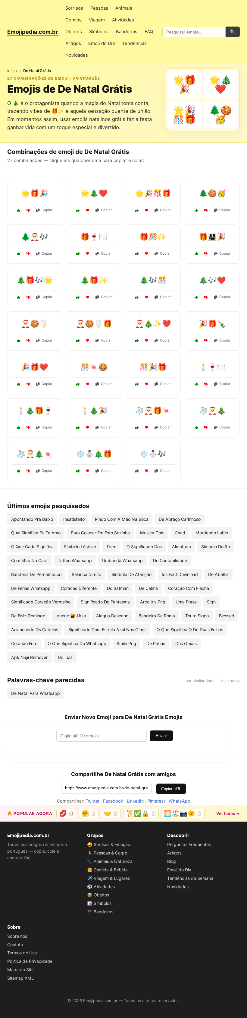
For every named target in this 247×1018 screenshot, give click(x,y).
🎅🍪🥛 (34, 323)
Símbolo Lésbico (80, 546)
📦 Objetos (98, 894)
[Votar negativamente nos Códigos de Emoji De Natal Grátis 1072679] (87, 297)
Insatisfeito (74, 519)
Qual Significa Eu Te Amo (36, 532)
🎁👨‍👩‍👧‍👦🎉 (212, 236)
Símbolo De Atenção (131, 574)
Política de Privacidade (29, 961)
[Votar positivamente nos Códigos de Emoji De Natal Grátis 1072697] (137, 254)
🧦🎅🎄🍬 (35, 454)
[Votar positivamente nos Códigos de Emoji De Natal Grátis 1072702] (137, 297)
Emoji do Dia (101, 43)
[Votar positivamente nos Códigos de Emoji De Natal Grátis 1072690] (18, 210)
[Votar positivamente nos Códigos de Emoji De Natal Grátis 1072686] (137, 428)
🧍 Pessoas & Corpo (107, 852)
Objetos (73, 31)
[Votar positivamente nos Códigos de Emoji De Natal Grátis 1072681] (137, 210)
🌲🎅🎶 (34, 236)
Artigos (73, 43)
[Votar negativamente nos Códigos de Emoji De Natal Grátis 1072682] (206, 384)
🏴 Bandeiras (100, 911)
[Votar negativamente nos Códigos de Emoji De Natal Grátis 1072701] (206, 341)
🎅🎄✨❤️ (153, 323)
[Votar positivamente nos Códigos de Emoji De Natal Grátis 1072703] (78, 254)
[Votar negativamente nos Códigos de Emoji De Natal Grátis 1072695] (28, 384)
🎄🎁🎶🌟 (35, 280)
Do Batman (118, 588)
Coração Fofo (24, 643)
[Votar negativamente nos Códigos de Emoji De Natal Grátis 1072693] (87, 384)
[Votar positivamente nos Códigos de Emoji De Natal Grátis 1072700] (78, 210)
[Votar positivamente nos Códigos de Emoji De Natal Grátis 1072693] (78, 384)
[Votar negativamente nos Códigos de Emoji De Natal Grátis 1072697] (146, 254)
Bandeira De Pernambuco (36, 574)
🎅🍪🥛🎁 (94, 323)
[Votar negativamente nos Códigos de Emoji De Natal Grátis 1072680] (28, 341)
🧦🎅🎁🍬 (153, 410)
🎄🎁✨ (94, 280)
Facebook (113, 800)
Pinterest (156, 800)
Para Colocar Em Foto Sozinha (100, 532)
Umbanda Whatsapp (122, 560)
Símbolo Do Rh (215, 546)
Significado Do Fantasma (105, 601)
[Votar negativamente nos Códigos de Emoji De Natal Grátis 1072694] (87, 471)
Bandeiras (126, 31)
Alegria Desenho (112, 615)
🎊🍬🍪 (94, 367)
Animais (123, 8)
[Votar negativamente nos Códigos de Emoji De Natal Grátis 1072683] (146, 471)
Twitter (92, 800)
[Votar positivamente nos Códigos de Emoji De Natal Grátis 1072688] (18, 428)
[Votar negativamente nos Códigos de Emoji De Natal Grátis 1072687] (206, 210)
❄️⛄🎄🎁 (94, 454)
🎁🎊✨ (153, 236)
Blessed (226, 615)
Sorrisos (74, 8)
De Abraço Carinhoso (180, 519)
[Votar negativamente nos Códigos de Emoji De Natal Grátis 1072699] (87, 341)
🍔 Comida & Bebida (107, 869)
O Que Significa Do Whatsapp (77, 643)
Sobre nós (17, 936)
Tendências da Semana (190, 878)
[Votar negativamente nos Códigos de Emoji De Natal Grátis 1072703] (87, 254)
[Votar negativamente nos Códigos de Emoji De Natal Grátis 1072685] (206, 254)
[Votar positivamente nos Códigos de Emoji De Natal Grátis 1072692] (196, 428)
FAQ (149, 31)
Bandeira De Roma (157, 615)
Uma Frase (186, 601)
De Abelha (218, 574)
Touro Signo (197, 615)
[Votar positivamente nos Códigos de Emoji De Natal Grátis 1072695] (18, 384)
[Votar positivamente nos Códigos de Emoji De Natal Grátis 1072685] (196, 254)
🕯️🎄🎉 (94, 410)
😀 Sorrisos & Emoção (108, 844)
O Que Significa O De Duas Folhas (190, 629)
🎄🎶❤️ (212, 280)
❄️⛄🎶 (153, 454)
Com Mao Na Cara (29, 560)
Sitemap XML (20, 978)
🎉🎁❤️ (34, 367)
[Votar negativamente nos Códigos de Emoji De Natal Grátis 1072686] (146, 428)
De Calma (148, 588)
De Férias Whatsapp (31, 588)
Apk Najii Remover (29, 657)
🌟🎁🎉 (34, 193)
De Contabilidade (170, 560)
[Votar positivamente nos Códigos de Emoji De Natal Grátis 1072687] (196, 210)
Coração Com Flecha (188, 588)
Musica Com (152, 532)
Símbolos (99, 31)
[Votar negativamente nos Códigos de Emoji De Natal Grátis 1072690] (28, 210)
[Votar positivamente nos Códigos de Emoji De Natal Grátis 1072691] (18, 297)
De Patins (155, 643)
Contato (15, 944)
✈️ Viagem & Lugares (108, 878)
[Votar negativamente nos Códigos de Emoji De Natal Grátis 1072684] (206, 297)
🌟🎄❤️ (94, 193)
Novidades (76, 55)
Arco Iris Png (152, 601)
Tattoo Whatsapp (75, 560)
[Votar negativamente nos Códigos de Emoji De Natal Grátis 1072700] (87, 210)
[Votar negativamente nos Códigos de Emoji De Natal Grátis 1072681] (146, 210)
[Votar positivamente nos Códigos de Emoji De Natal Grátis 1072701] (196, 341)
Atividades (123, 20)
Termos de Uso (22, 952)
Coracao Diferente (79, 588)
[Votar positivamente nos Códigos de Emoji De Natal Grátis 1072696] (18, 254)
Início (12, 70)
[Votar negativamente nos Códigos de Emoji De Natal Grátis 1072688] (28, 428)
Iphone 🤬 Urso (70, 615)
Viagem (97, 20)
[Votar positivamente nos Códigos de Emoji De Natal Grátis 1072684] (196, 297)
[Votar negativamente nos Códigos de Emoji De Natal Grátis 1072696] (28, 254)
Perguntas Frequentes (189, 844)
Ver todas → (228, 813)
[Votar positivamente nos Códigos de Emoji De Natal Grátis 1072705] (137, 384)
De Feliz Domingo (28, 615)
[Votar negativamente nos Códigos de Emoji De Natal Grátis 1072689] (146, 341)
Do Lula (65, 657)
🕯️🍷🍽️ (212, 367)
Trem (111, 546)
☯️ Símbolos (99, 903)
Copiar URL (171, 789)
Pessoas (99, 8)
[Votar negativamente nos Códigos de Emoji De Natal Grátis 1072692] (206, 428)
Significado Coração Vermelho (40, 601)
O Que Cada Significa (32, 546)
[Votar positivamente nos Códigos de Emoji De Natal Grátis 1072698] (78, 428)
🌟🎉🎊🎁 (153, 193)
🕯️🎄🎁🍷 (35, 410)
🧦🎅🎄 (212, 410)
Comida (73, 20)
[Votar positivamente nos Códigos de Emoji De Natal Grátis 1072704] (18, 471)
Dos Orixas (186, 643)
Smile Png (126, 643)
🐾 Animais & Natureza (110, 861)
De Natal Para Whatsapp (35, 693)
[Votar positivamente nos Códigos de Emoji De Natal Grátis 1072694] (78, 471)
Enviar (161, 735)
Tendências (134, 43)
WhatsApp (179, 800)
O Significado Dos (144, 546)
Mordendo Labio (211, 532)
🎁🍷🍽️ (94, 236)
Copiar (47, 210)
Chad (180, 532)
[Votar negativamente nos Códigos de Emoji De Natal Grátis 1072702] (146, 297)
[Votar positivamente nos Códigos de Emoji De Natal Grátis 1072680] (18, 341)
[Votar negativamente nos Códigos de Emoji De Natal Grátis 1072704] (28, 471)
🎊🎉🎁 (153, 367)
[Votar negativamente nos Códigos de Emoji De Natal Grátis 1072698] (87, 428)
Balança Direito (86, 574)
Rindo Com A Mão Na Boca (122, 519)
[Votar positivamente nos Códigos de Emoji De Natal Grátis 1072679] (78, 297)
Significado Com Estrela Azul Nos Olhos (107, 629)
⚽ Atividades (101, 886)
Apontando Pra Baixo (32, 519)
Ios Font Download (180, 574)
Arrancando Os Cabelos (34, 629)
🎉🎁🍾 (212, 323)
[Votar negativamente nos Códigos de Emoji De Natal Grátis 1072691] (28, 297)
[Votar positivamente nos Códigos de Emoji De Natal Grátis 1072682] (196, 384)
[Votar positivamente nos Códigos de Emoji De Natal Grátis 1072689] (137, 341)
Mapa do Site (20, 969)
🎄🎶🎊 (153, 280)
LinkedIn (135, 800)
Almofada (181, 546)
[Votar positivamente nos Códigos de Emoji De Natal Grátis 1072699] (78, 341)
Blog (171, 861)
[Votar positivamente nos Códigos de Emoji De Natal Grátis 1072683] (137, 471)
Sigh (211, 601)
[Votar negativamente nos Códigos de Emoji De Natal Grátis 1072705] (146, 384)
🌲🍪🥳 (212, 193)
